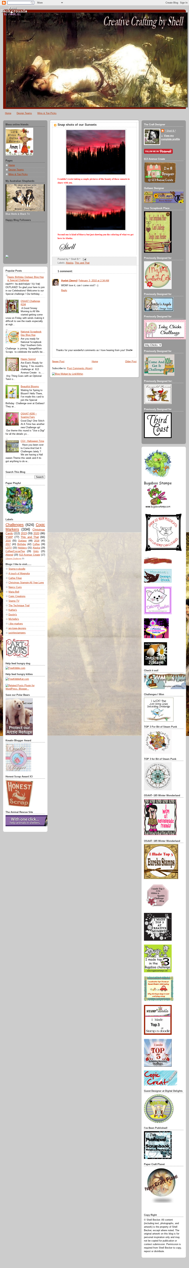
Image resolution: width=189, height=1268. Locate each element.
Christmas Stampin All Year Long (26, 582)
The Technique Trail (19, 605)
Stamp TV (13, 601)
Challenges (15, 525)
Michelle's (13, 619)
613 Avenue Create (29, 555)
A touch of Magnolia (19, 573)
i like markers (15, 623)
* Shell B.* (170, 131)
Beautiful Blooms (30, 386)
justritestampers (17, 633)
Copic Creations (16, 596)
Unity (36, 551)
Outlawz (22, 540)
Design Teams (24, 113)
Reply (64, 290)
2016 (8, 540)
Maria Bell (13, 592)
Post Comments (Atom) (79, 368)
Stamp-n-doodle (16, 569)
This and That (30, 537)
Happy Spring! (28, 359)
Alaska (36, 548)
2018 (36, 540)
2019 (24, 533)
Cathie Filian (15, 578)
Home (8, 113)
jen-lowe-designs (17, 628)
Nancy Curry (15, 587)
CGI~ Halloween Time (32, 441)
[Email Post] (84, 259)
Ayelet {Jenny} (69, 280)
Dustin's (12, 614)
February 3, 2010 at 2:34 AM (94, 280)
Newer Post (58, 361)
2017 (8, 544)
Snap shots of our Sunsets (77, 124)
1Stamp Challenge (13, 558)
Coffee (36, 544)
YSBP (9, 537)
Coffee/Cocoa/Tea (15, 551)
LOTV (9, 548)
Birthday (21, 544)
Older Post (131, 361)
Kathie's (12, 610)
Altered (9, 555)
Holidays (22, 548)
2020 (36, 533)
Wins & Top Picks (46, 113)
